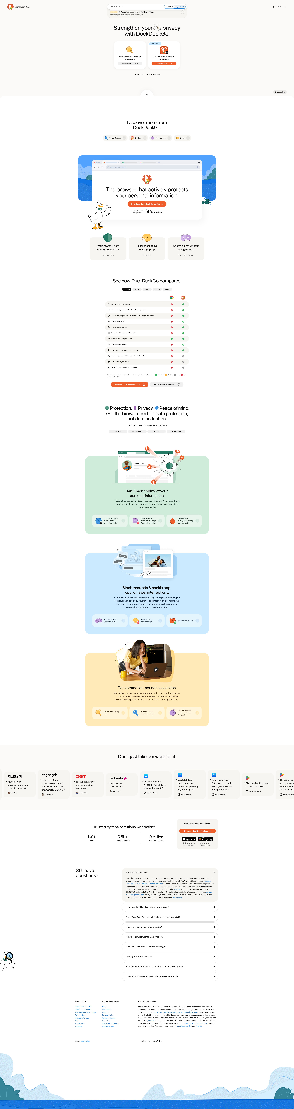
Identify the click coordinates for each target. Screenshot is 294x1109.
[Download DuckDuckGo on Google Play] (205, 839)
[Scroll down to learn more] (147, 93)
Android (199, 1026)
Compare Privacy (82, 1018)
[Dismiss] (182, 12)
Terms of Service (109, 1018)
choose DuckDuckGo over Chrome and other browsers (175, 1012)
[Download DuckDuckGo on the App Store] (189, 839)
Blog (77, 1021)
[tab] (126, 289)
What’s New (80, 1015)
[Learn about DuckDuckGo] (19, 7)
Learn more (177, 897)
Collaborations (108, 1027)
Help (104, 1006)
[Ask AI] (178, 7)
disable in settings (147, 12)
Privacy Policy (107, 1015)
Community (107, 1009)
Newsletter (79, 1024)
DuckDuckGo (85, 1041)
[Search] (166, 7)
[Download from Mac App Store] (155, 211)
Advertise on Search (110, 1024)
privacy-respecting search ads (196, 1023)
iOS (190, 1026)
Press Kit (106, 1021)
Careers (105, 1012)
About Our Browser (83, 1009)
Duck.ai (177, 889)
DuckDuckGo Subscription (85, 1012)
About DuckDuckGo (83, 1006)
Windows (184, 1026)
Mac (177, 1026)
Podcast (78, 1027)
